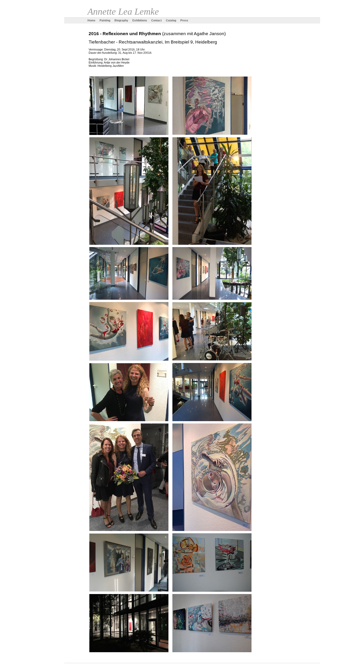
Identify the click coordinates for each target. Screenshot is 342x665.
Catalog (171, 20)
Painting (105, 20)
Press (184, 20)
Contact (156, 20)
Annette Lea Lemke (123, 11)
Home (91, 20)
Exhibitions (139, 20)
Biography (121, 20)
